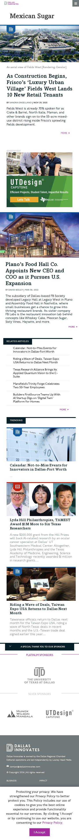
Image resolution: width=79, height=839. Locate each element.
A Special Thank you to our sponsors (43, 646)
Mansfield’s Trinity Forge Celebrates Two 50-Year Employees (36, 385)
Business (11, 780)
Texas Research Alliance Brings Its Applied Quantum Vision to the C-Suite (35, 373)
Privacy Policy (52, 823)
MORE (64, 133)
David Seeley (15, 290)
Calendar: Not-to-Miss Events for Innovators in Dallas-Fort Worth (35, 349)
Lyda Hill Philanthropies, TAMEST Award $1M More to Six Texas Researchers (40, 524)
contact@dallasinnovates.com (25, 766)
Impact (43, 780)
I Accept (39, 832)
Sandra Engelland (20, 102)
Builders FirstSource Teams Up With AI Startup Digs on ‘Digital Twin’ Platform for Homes (36, 398)
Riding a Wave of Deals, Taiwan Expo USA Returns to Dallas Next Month (36, 360)
